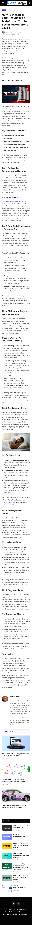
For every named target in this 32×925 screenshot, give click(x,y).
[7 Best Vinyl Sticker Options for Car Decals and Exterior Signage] (16, 795)
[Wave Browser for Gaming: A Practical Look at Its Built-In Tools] (16, 743)
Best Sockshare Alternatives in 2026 (19, 835)
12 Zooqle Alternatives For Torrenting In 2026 (21, 826)
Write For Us (21, 912)
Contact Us (23, 914)
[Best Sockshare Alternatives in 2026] (7, 837)
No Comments (6, 34)
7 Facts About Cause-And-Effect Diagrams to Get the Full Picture (13, 781)
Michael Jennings (11, 32)
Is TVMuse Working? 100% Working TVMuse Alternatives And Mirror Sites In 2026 (21, 866)
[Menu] (3, 3)
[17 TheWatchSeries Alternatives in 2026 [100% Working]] (7, 856)
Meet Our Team (22, 909)
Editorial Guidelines (10, 914)
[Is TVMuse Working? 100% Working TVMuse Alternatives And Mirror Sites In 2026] (7, 866)
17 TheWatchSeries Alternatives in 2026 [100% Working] (21, 855)
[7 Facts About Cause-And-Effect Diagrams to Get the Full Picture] (16, 769)
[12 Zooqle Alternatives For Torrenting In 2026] (7, 828)
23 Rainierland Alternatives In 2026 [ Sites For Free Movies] (21, 877)
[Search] (29, 3)
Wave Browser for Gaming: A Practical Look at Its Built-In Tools (15, 755)
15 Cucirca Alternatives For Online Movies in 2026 (21, 887)
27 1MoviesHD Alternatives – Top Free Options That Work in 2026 (21, 845)
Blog (3, 10)
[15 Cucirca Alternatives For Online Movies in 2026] (7, 888)
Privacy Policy (10, 912)
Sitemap (16, 917)
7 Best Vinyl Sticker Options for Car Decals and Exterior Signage (14, 806)
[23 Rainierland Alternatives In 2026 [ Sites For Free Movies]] (7, 878)
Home (5, 909)
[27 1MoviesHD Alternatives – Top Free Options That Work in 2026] (7, 846)
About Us (12, 909)
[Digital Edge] (17, 3)
